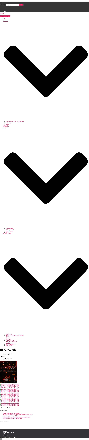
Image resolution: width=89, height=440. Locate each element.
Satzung (7, 232)
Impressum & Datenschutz (8, 432)
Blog (4, 18)
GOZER (7, 336)
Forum (4, 19)
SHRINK (8, 343)
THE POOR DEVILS (10, 344)
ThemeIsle (12, 437)
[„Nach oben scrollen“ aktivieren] (1, 439)
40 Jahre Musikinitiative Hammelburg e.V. (12, 413)
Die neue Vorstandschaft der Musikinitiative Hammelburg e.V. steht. (18, 414)
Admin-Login (6, 429)
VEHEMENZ (9, 345)
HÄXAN (8, 338)
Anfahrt (7, 124)
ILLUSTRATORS (10, 340)
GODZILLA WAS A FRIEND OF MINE (15, 335)
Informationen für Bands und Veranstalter (15, 121)
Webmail (5, 431)
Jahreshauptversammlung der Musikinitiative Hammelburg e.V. (16, 417)
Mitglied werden (9, 231)
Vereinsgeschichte (9, 228)
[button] (46, 120)
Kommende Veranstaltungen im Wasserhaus (12, 418)
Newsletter (5, 435)
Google (4, 11)
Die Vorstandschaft (10, 229)
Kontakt (4, 433)
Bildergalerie (5, 125)
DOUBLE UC (9, 334)
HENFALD (8, 339)
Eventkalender (6, 126)
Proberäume (8, 122)
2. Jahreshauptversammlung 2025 (10, 415)
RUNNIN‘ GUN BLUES (11, 341)
